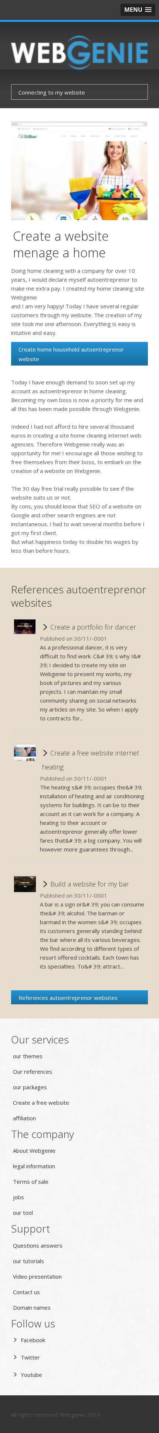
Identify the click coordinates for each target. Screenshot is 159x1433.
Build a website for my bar (88, 884)
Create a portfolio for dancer (92, 627)
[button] (138, 10)
